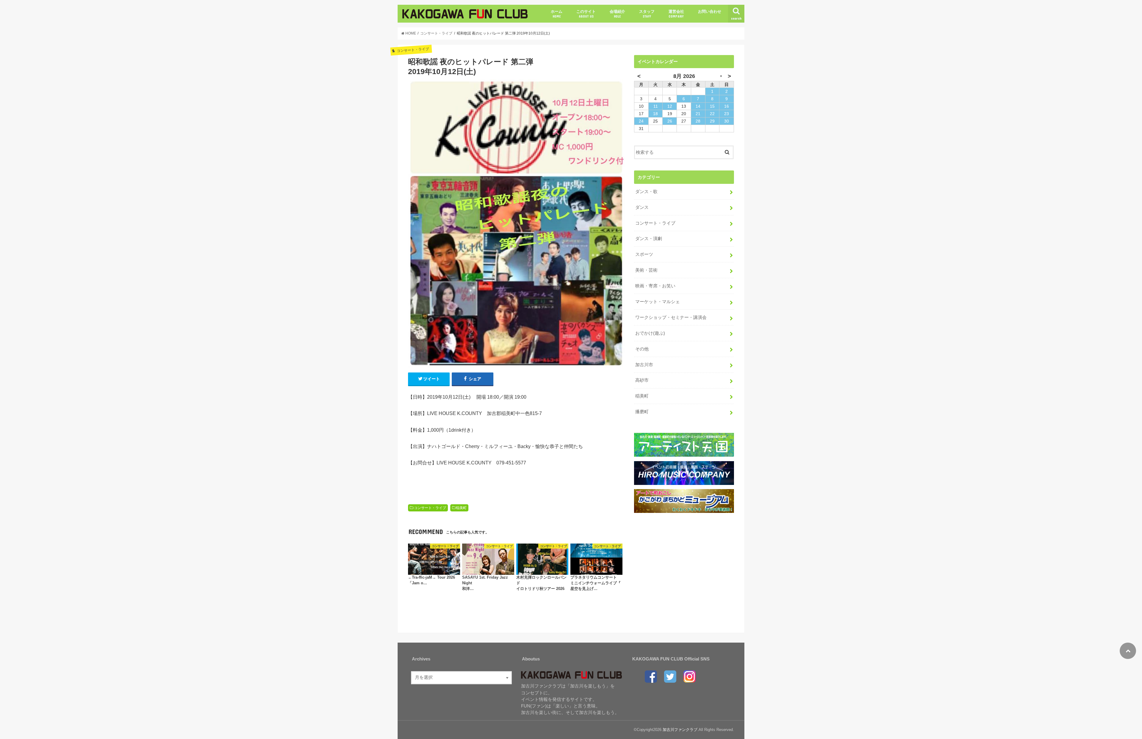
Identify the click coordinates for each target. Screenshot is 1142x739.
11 (655, 106)
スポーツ (644, 254)
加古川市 (644, 364)
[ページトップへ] (1128, 651)
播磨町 (642, 411)
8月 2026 (684, 76)
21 (698, 113)
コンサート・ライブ (430, 508)
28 (698, 121)
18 (655, 113)
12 (669, 106)
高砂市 (642, 380)
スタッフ (647, 13)
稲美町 (461, 508)
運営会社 (676, 13)
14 (698, 106)
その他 (642, 349)
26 (669, 121)
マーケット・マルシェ (657, 301)
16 (726, 106)
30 (726, 121)
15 (712, 106)
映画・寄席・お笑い (655, 286)
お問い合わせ (709, 11)
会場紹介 (617, 13)
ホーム (556, 13)
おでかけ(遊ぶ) (650, 333)
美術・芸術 (646, 270)
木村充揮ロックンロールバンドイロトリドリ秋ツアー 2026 (541, 583)
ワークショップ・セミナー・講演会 (671, 317)
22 (712, 113)
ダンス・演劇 (648, 238)
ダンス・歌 (646, 191)
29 (712, 121)
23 (726, 113)
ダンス (642, 207)
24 (641, 121)
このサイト (586, 13)
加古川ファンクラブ (680, 729)
